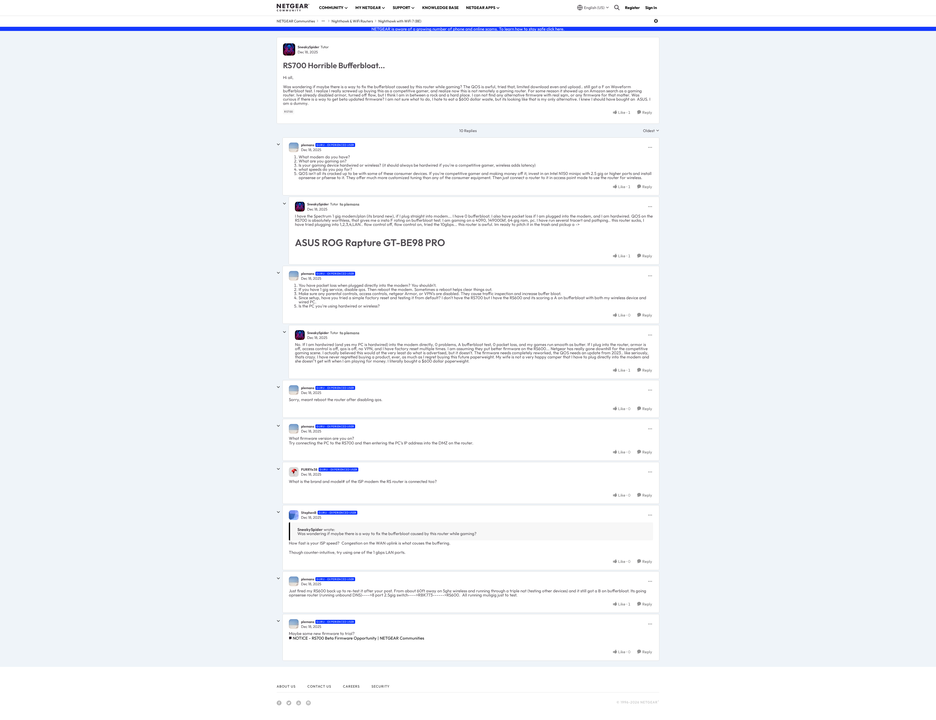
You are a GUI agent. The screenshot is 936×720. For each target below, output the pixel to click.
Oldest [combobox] (651, 131)
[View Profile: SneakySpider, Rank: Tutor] (289, 49)
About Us (286, 686)
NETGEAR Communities (296, 21)
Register (632, 7)
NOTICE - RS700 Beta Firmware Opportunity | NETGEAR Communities (358, 638)
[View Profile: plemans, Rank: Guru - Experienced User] (294, 147)
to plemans (349, 204)
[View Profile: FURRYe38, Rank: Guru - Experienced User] (294, 472)
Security (380, 686)
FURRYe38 (309, 469)
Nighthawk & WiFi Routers (352, 21)
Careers (351, 686)
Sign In (651, 7)
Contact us (319, 686)
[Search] (617, 7)
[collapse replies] (278, 144)
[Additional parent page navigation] (323, 21)
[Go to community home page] (293, 7)
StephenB (308, 512)
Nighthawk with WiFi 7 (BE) (399, 21)
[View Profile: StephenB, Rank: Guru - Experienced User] (294, 515)
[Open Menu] (656, 21)
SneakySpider (308, 47)
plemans (307, 145)
